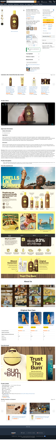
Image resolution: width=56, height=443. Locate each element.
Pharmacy (36, 4)
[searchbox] (21, 2)
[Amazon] (3, 1)
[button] (1, 4)
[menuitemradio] (52, 124)
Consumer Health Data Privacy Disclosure (29, 436)
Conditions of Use (14, 436)
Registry (28, 4)
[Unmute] (54, 124)
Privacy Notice (20, 436)
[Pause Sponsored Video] (25, 411)
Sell (25, 4)
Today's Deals (10, 4)
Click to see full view (14, 31)
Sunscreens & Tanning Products (17, 6)
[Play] (2, 124)
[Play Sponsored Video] (40, 408)
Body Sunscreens (30, 6)
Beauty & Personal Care (4, 6)
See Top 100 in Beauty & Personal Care (27, 393)
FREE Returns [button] (28, 25)
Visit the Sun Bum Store (30, 16)
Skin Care (10, 6)
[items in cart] (54, 1)
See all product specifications (32, 62)
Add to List (44, 40)
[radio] (2, 10)
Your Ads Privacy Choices (40, 436)
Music (32, 4)
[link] (10, 89)
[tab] (9, 235)
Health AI (5, 4)
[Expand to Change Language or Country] (26, 432)
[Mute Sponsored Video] (25, 413)
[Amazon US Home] (13, 433)
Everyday (40, 4)
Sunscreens (24, 6)
